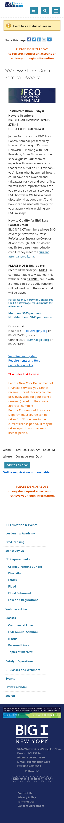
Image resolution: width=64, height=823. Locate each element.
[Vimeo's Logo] (49, 778)
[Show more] (49, 39)
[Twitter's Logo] (21, 778)
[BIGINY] (14, 4)
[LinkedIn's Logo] (35, 778)
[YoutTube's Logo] (15, 778)
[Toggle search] (45, 10)
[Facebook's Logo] (28, 778)
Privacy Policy (26, 797)
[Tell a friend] (44, 39)
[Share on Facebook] (29, 39)
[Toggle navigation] (56, 10)
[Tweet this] (34, 39)
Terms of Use (25, 801)
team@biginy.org (38, 761)
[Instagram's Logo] (42, 778)
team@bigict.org (38, 340)
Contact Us (24, 793)
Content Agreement (30, 805)
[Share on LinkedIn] (39, 39)
